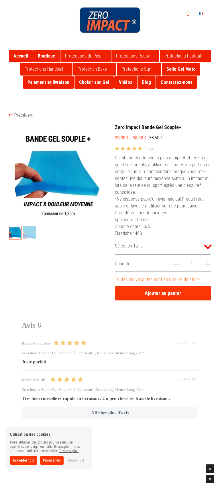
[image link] (110, 19)
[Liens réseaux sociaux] (10, 8)
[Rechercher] (165, 13)
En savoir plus (68, 451)
